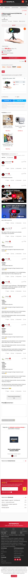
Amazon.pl (4, 21)
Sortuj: (4, 157)
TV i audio (10, 21)
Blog (2, 553)
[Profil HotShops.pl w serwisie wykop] (17, 559)
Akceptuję (14, 575)
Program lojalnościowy (6, 562)
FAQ (2, 559)
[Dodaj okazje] (23, 1)
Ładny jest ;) (4, 467)
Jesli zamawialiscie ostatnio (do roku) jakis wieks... (12, 474)
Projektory (15, 21)
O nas (2, 550)
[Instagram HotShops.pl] (20, 559)
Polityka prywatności (19, 555)
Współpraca (4, 551)
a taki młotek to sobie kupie (7, 463)
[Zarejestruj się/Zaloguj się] (26, 1)
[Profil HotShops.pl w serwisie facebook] (15, 559)
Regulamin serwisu (18, 550)
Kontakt (3, 555)
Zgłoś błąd (3, 561)
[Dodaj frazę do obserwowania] (24, 489)
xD (2, 470)
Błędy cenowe (22, 21)
